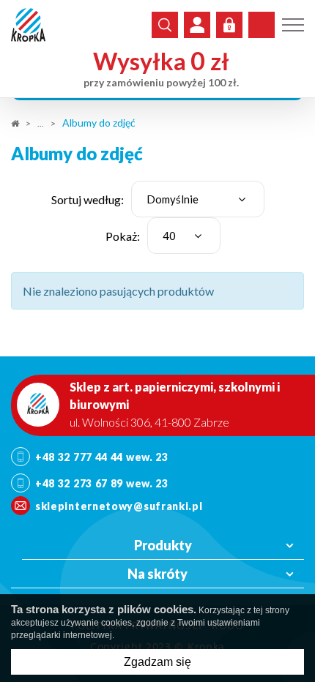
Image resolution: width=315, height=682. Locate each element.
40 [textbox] (169, 235)
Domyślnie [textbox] (173, 199)
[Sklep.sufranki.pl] (28, 25)
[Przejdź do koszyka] (261, 25)
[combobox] (197, 199)
